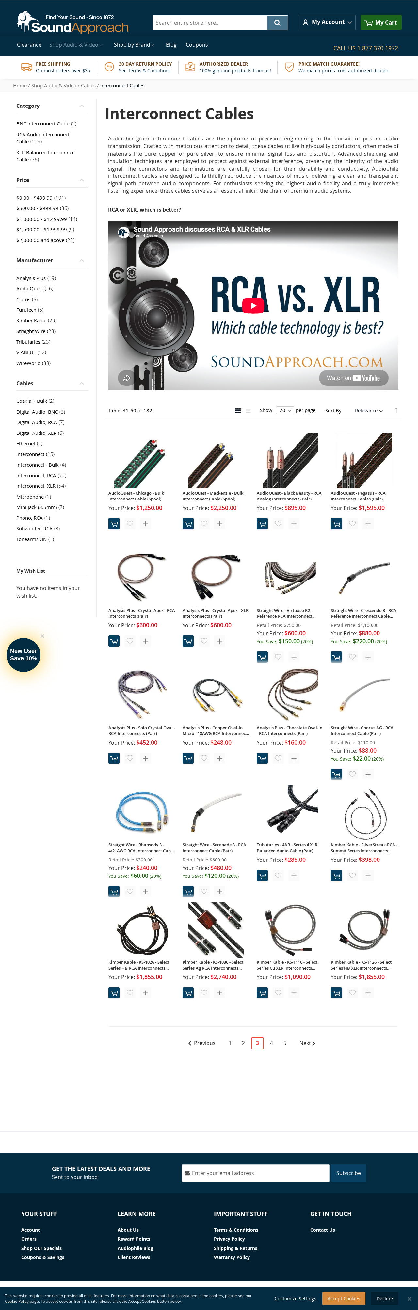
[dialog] (209, 1298)
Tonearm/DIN (37, 539)
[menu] (209, 45)
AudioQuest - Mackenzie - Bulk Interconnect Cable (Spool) (213, 496)
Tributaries (35, 341)
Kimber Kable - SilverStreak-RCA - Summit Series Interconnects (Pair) (364, 848)
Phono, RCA (35, 518)
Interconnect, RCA (43, 475)
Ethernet (31, 443)
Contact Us (322, 1230)
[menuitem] (29, 45)
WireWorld (35, 363)
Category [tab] (28, 105)
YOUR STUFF (39, 1214)
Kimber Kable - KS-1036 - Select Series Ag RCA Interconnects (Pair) (213, 965)
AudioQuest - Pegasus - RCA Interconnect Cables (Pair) (358, 496)
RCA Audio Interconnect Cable (43, 138)
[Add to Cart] (114, 523)
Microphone (35, 496)
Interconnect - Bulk (43, 464)
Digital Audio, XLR (42, 433)
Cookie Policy (17, 1301)
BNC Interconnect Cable (48, 123)
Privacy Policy (229, 1239)
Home (20, 85)
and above (47, 240)
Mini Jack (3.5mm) (42, 507)
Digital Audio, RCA (42, 422)
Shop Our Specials (41, 1248)
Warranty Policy (232, 1257)
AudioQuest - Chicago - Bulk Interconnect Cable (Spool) (136, 496)
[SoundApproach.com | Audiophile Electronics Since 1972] (77, 22)
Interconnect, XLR (43, 486)
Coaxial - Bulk (37, 401)
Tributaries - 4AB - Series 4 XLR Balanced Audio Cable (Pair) (287, 848)
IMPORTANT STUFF (241, 1214)
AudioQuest (36, 288)
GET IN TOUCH (331, 1214)
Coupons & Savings (42, 1257)
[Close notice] (409, 1299)
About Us (128, 1230)
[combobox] (220, 22)
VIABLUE (33, 352)
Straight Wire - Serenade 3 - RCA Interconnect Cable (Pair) (214, 848)
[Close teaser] (42, 636)
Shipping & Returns (235, 1248)
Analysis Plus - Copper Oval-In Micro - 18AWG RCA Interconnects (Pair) (216, 730)
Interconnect (37, 454)
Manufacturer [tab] (34, 260)
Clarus (28, 299)
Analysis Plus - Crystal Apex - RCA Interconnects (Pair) (141, 613)
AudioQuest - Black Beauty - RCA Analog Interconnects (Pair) (289, 496)
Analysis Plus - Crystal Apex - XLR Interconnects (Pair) (216, 613)
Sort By (333, 410)
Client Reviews (134, 1257)
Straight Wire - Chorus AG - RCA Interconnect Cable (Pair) (362, 730)
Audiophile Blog (135, 1248)
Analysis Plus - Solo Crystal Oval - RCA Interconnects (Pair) (141, 730)
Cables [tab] (24, 383)
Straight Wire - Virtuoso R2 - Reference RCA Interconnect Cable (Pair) (284, 613)
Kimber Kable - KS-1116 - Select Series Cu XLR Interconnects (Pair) (287, 965)
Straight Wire (37, 331)
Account (30, 1230)
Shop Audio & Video (53, 85)
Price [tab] (22, 180)
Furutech (31, 309)
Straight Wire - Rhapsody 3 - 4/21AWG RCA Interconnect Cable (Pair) (141, 848)
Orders (29, 1239)
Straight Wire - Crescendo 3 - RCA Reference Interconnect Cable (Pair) (363, 613)
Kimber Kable (38, 320)
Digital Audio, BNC (42, 411)
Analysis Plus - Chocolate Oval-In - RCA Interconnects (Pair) (289, 730)
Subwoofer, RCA (40, 528)
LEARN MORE (137, 1214)
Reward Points (134, 1239)
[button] (326, 22)
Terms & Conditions (236, 1230)
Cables (88, 85)
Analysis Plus (38, 278)
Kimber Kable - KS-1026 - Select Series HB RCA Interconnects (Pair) (138, 965)
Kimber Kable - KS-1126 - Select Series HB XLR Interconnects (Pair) (361, 965)
